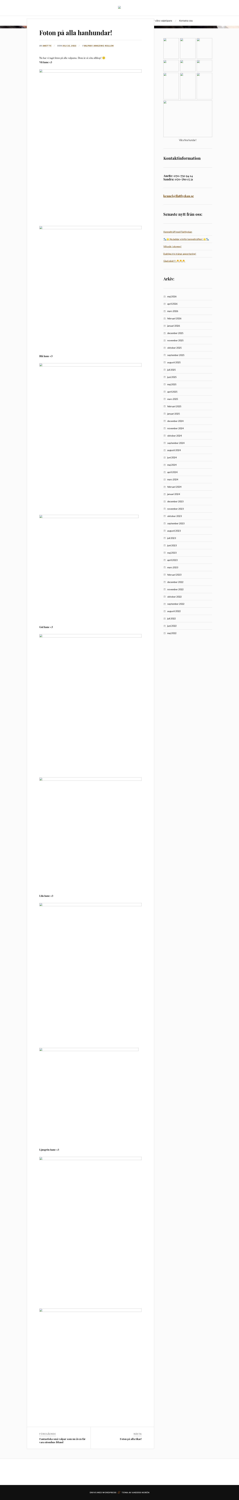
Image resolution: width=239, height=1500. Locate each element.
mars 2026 (172, 311)
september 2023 (175, 523)
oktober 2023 (174, 516)
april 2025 (172, 391)
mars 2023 (172, 567)
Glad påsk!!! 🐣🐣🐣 (174, 261)
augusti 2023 (174, 530)
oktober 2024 (174, 435)
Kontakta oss (186, 20)
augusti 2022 (174, 611)
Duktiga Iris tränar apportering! (179, 253)
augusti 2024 (174, 450)
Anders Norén (140, 1492)
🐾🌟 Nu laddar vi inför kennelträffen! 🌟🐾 (186, 239)
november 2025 (175, 340)
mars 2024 (172, 479)
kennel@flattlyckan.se (178, 196)
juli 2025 (171, 369)
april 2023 (172, 560)
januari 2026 (173, 325)
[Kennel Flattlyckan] (119, 7)
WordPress (109, 1492)
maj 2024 (171, 464)
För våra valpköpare (161, 20)
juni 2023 (172, 545)
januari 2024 (173, 494)
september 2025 (175, 355)
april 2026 (172, 303)
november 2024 (175, 428)
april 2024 (172, 472)
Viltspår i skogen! (172, 246)
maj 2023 (171, 552)
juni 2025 (172, 377)
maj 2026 (171, 296)
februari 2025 (174, 406)
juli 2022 (171, 618)
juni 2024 (172, 457)
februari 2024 (174, 486)
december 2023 (175, 501)
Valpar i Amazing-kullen (99, 46)
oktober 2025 (174, 347)
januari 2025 (173, 413)
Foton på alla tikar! (131, 1439)
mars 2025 (172, 399)
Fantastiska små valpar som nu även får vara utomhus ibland (62, 1440)
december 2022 (175, 582)
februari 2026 (174, 318)
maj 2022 (171, 633)
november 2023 (175, 508)
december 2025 (175, 333)
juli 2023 (171, 538)
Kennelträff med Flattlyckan (177, 231)
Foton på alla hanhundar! (75, 32)
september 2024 (175, 443)
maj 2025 (171, 384)
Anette (47, 46)
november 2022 (175, 589)
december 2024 (175, 421)
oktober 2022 (174, 596)
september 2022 (175, 603)
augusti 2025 (174, 362)
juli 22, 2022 (69, 46)
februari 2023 (174, 574)
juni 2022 (172, 625)
